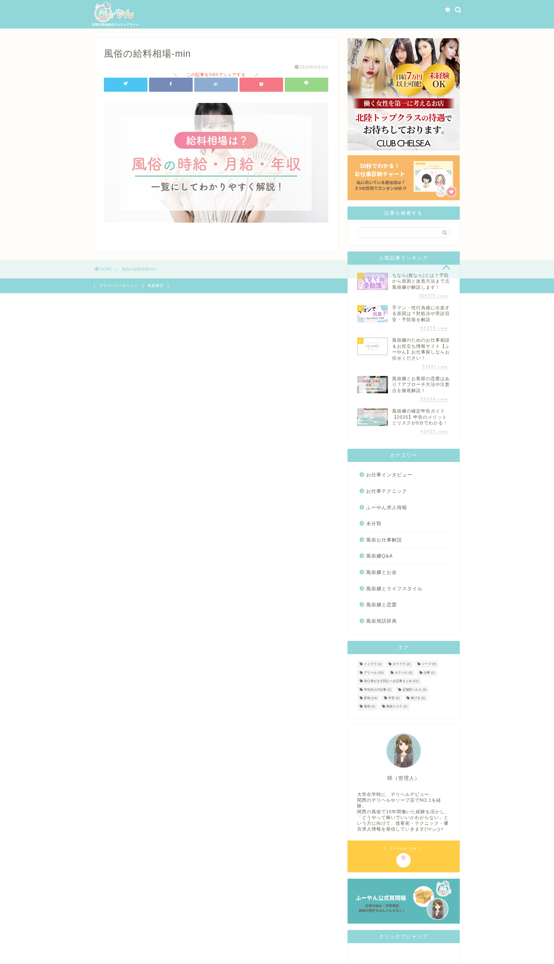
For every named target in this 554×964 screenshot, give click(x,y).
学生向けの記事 (377, 689)
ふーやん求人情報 (386, 507)
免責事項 (155, 285)
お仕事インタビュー (389, 474)
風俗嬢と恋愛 (381, 604)
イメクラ (373, 664)
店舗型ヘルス (414, 689)
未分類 (374, 523)
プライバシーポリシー (118, 285)
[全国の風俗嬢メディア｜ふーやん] (115, 25)
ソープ (429, 664)
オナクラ (401, 664)
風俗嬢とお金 (381, 572)
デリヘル (373, 672)
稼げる (418, 698)
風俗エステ (396, 706)
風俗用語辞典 (381, 621)
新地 (370, 698)
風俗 (369, 706)
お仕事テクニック (386, 491)
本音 (393, 698)
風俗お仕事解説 (384, 539)
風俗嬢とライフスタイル (394, 588)
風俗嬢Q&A (379, 556)
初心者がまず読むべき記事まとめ (391, 681)
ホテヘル (403, 672)
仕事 (429, 672)
